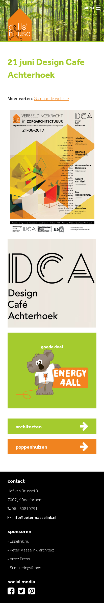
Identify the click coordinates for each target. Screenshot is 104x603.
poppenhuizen (31, 447)
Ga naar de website (51, 98)
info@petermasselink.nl (34, 517)
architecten (29, 427)
